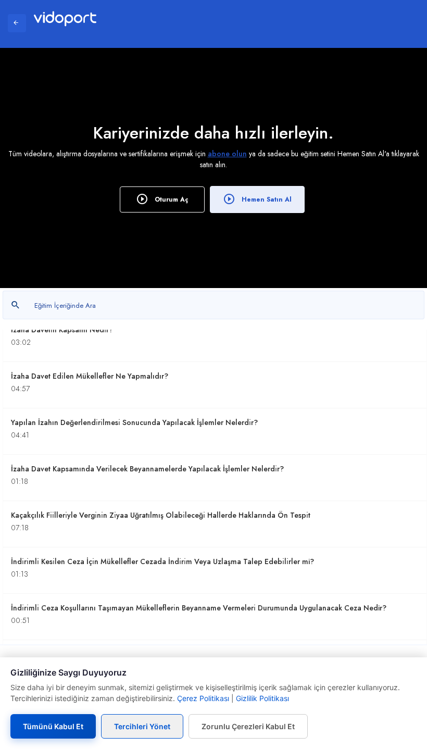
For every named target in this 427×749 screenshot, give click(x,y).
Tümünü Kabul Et (53, 726)
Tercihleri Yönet (142, 726)
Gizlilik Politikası (262, 698)
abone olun (227, 153)
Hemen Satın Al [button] (266, 199)
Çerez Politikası (203, 698)
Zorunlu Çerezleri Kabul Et (248, 726)
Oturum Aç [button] (171, 199)
